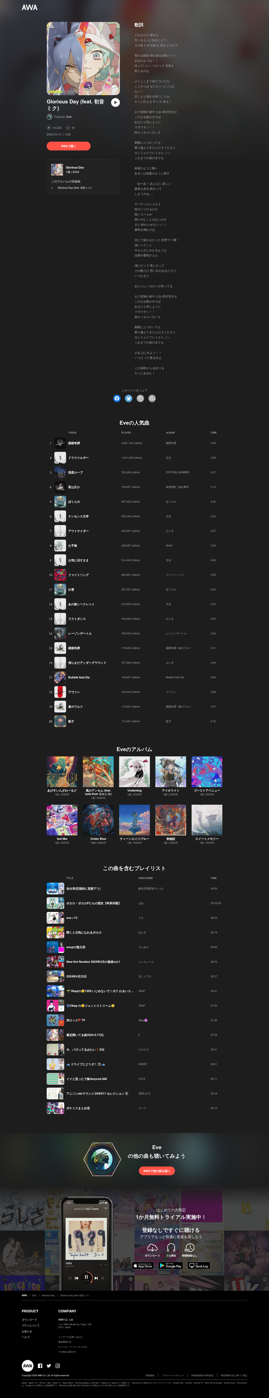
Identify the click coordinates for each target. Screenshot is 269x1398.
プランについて (31, 1325)
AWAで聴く (68, 146)
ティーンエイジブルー (134, 839)
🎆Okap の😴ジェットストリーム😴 (90, 1005)
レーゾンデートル (80, 633)
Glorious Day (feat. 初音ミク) (74, 1295)
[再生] (115, 102)
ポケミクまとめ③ (78, 1108)
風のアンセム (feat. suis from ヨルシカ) (98, 792)
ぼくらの (74, 501)
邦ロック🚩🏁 (75, 1020)
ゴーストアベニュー (207, 790)
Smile (169, 545)
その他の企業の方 (67, 1351)
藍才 (71, 721)
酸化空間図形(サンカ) (151, 888)
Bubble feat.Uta (79, 677)
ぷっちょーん (146, 961)
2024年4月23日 (76, 976)
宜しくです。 (146, 976)
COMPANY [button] (67, 1311)
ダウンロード (29, 1319)
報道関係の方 (65, 1341)
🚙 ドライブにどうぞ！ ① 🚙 (85, 1064)
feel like (62, 839)
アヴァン (74, 692)
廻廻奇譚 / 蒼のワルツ (178, 648)
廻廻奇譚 (74, 443)
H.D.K (142, 1078)
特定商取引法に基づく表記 (234, 1375)
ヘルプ (25, 1337)
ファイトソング (78, 575)
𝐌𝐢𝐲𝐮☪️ (143, 1020)
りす (141, 917)
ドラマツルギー (78, 458)
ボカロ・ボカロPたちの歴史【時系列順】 (93, 903)
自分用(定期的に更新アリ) (83, 888)
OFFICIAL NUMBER (177, 472)
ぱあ (141, 903)
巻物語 (170, 839)
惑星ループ (75, 472)
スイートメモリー (207, 839)
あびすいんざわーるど (62, 790)
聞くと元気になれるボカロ (84, 932)
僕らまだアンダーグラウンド (87, 662)
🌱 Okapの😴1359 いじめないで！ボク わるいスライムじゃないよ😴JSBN (116, 991)
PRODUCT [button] (30, 1311)
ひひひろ (144, 1049)
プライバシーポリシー (173, 1375)
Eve (69, 117)
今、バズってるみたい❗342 (85, 1049)
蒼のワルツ (75, 706)
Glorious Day (75, 167)
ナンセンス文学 (78, 516)
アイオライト (171, 790)
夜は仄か (74, 487)
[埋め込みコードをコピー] (152, 398)
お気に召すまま (78, 560)
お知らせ (27, 1331)
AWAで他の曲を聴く (157, 1171)
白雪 (71, 589)
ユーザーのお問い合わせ (70, 1336)
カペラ (142, 1108)
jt (139, 1035)
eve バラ (72, 918)
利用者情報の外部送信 (202, 1375)
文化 (168, 457)
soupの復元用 (75, 947)
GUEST (143, 1064)
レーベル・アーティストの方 (72, 1346)
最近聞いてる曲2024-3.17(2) (85, 1035)
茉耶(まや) (145, 1093)
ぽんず (142, 932)
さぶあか (144, 947)
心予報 (72, 545)
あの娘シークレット (81, 604)
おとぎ (170, 531)
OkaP (142, 991)
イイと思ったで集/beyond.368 (86, 1079)
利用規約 (150, 1375)
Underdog (135, 790)
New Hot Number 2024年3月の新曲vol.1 (93, 962)
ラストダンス (77, 619)
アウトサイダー (78, 531)
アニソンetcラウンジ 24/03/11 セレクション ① (97, 1093)
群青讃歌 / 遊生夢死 (177, 487)
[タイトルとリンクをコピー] (140, 398)
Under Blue (98, 839)
